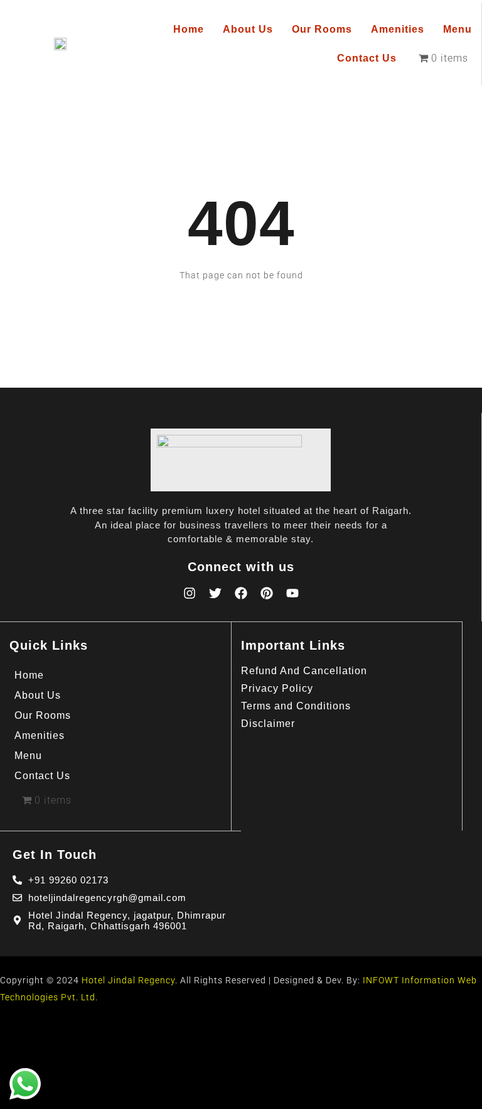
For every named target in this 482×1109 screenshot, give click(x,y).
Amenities (397, 29)
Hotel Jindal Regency (128, 980)
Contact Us (367, 58)
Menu (457, 29)
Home (188, 29)
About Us (248, 29)
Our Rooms (322, 29)
